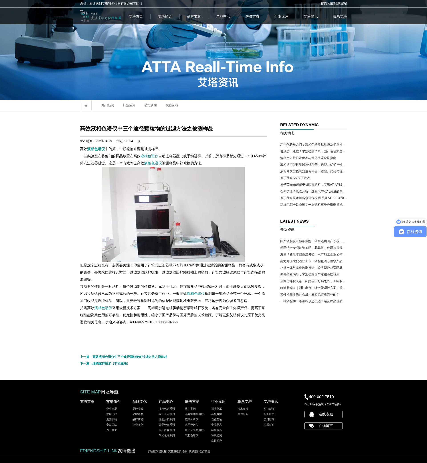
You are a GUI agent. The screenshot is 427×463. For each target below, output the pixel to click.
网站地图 (327, 3)
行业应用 (281, 16)
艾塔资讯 (311, 16)
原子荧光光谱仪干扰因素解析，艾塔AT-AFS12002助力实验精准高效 (313, 184)
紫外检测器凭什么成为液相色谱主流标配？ (309, 294)
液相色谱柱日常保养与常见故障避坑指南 (308, 158)
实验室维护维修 (178, 451)
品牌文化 (194, 16)
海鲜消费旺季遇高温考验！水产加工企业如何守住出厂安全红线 (313, 254)
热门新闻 (108, 105)
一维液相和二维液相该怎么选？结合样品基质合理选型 (313, 301)
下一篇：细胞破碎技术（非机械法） (105, 363)
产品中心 (223, 16)
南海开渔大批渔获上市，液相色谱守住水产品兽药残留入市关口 (313, 261)
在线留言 (326, 426)
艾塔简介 (165, 16)
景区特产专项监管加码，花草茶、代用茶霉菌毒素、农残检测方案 (313, 248)
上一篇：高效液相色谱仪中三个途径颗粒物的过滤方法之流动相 (123, 356)
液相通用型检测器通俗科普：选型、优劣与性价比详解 (313, 164)
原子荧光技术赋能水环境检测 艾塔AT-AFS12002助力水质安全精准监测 (313, 198)
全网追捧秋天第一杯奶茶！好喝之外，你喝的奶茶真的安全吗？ (313, 281)
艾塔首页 (136, 16)
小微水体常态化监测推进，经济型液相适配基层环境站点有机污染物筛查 (313, 268)
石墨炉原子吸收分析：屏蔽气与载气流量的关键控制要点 (313, 191)
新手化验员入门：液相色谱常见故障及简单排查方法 (313, 144)
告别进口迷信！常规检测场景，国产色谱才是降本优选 (313, 151)
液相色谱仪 (96, 149)
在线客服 (326, 414)
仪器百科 (172, 105)
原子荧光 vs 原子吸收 (295, 178)
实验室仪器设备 (157, 451)
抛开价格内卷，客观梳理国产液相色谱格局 (309, 274)
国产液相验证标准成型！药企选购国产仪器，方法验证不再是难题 (313, 241)
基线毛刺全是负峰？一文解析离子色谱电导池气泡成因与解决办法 (313, 204)
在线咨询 (340, 3)
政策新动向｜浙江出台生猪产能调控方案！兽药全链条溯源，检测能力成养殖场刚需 (313, 288)
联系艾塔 (340, 16)
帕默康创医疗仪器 (199, 451)
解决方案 (252, 16)
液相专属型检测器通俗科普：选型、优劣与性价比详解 (313, 171)
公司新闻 (150, 105)
